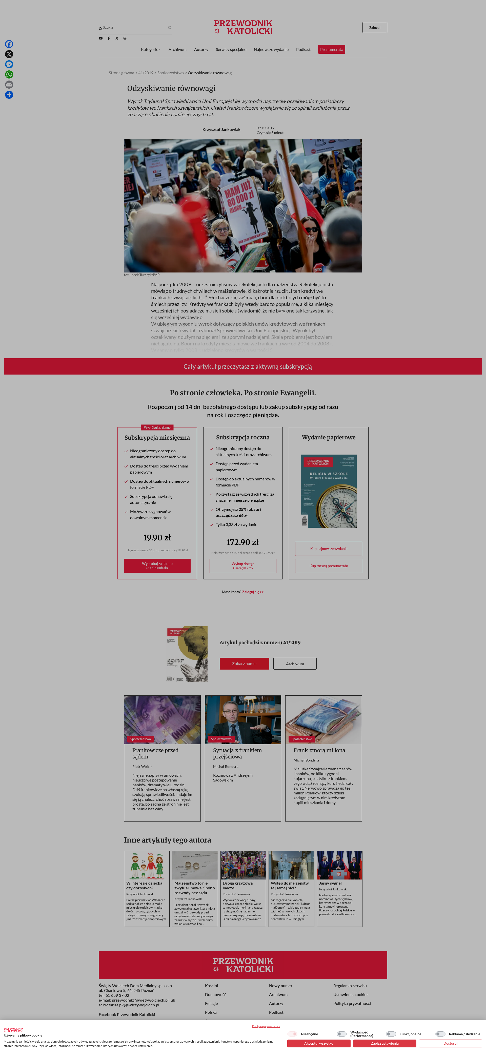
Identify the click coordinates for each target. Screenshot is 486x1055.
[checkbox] (292, 1034)
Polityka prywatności (266, 1026)
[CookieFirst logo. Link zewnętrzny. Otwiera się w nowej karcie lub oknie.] (13, 1030)
